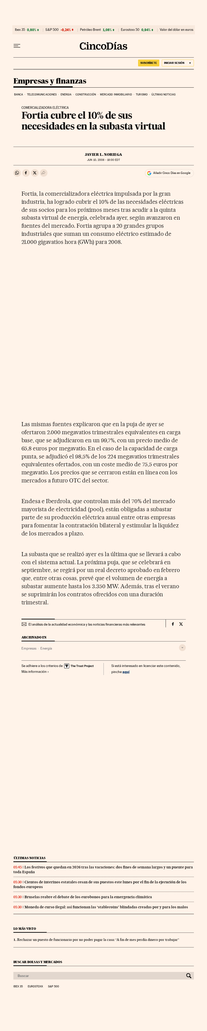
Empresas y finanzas (49, 81)
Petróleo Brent (90, 30)
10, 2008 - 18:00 (103, 160)
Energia (66, 94)
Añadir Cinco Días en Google (171, 173)
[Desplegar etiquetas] (182, 647)
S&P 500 (52, 30)
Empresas (28, 648)
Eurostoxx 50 (130, 30)
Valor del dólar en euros (176, 30)
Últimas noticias (163, 94)
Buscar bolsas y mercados (37, 962)
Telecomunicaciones (42, 94)
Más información (34, 671)
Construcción (85, 94)
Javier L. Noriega (103, 154)
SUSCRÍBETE (148, 63)
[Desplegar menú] (16, 46)
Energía (46, 648)
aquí (126, 671)
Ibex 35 (20, 30)
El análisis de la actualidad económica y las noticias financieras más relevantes (87, 624)
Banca (18, 94)
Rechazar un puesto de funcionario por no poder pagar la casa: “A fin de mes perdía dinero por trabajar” (98, 940)
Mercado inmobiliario (116, 94)
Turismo (142, 94)
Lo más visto (24, 929)
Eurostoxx (35, 986)
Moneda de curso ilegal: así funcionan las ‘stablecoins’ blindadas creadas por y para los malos (106, 907)
